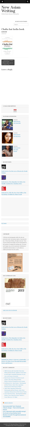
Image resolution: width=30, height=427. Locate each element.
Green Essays (8, 403)
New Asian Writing (10, 9)
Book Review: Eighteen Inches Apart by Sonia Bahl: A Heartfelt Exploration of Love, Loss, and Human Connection (15, 374)
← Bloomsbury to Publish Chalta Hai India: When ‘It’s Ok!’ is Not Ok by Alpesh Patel (7, 62)
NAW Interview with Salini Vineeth (17, 149)
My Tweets (4, 223)
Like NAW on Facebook (10, 310)
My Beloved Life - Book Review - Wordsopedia (15, 383)
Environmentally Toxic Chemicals (12, 406)
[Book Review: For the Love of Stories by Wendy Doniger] (15, 167)
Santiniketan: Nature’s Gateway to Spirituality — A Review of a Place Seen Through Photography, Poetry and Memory (15, 361)
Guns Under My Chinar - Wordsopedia (13, 393)
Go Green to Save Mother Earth (12, 413)
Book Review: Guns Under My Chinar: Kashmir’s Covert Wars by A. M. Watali (15, 395)
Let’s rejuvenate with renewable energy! (14, 411)
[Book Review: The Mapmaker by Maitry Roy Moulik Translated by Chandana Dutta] (15, 177)
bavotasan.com (21, 425)
